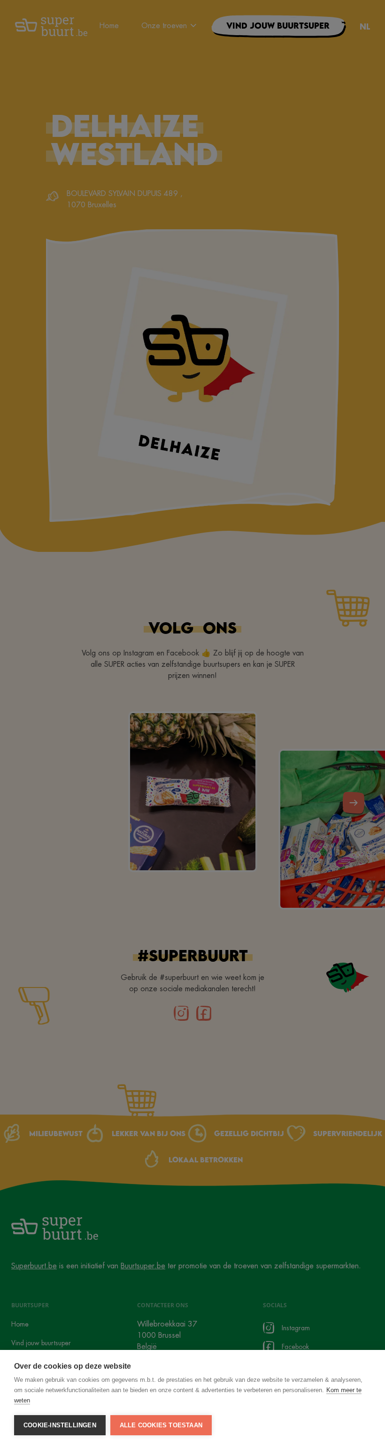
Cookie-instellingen (59, 1425)
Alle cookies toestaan (161, 1425)
